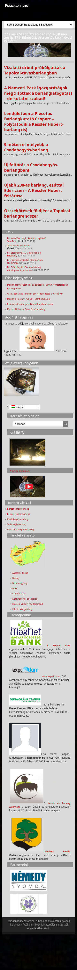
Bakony (16, 578)
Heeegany (12, 255)
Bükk (14, 588)
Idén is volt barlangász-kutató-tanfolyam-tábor (30, 304)
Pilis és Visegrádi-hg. (22, 609)
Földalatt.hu (16, 5)
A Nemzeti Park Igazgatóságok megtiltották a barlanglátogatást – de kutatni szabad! (38, 93)
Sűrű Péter (12, 241)
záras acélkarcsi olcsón (18, 245)
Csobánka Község (57, 851)
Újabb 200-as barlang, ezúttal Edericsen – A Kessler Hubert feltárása (34, 190)
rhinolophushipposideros (19, 270)
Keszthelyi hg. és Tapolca (24, 598)
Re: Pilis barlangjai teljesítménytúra (25, 260)
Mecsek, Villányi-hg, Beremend (27, 603)
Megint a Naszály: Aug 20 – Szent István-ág (28, 298)
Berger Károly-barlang (18, 508)
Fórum (11, 232)
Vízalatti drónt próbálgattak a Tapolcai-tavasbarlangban (34, 70)
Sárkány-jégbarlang (16, 524)
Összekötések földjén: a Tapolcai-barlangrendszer (37, 213)
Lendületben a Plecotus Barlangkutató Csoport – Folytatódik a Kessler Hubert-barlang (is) (33, 121)
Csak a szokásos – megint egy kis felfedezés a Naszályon (35, 293)
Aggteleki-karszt (20, 572)
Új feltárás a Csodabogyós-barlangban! (31, 167)
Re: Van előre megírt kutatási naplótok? (26, 238)
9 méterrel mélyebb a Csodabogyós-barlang (26, 147)
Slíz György (12, 262)
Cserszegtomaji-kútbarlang (20, 529)
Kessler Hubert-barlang (18, 514)
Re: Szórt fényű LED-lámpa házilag (24, 252)
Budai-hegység (19, 583)
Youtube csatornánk (20, 470)
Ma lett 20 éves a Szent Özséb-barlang (26, 309)
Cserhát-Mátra (19, 593)
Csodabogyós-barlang (17, 519)
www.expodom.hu (51, 676)
